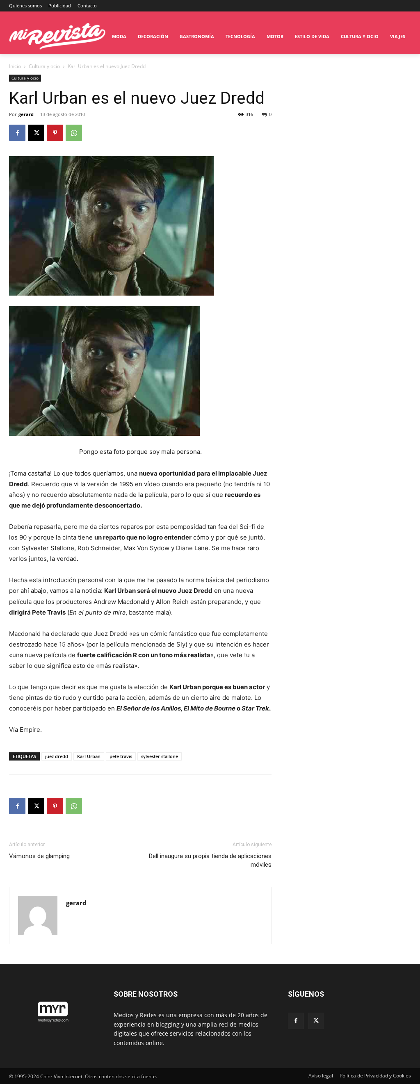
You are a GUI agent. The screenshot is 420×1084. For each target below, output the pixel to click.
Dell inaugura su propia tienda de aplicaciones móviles (210, 860)
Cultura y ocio (44, 66)
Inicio (15, 66)
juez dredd (56, 756)
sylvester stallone (159, 756)
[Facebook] (17, 133)
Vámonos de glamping (39, 856)
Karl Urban (88, 756)
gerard (26, 114)
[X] (36, 133)
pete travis (121, 756)
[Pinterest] (55, 133)
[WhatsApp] (74, 133)
